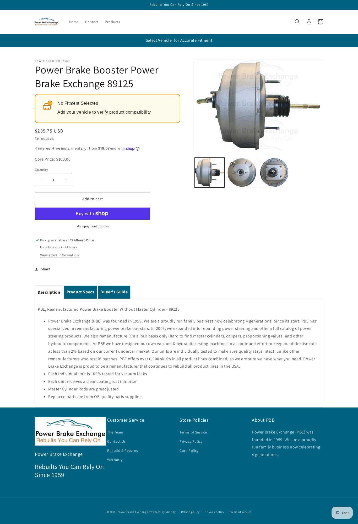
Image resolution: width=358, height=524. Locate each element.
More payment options (93, 226)
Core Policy (189, 450)
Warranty (115, 459)
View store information (59, 255)
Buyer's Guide (114, 292)
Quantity (41, 169)
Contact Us (116, 441)
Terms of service (240, 512)
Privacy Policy (191, 441)
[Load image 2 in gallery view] (242, 172)
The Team (115, 432)
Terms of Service (193, 432)
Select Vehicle (159, 40)
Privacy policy (214, 512)
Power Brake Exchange (132, 512)
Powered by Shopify (162, 512)
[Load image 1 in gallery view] (209, 172)
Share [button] (46, 269)
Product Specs (80, 292)
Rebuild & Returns (122, 450)
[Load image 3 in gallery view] (274, 172)
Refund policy (190, 512)
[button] (297, 22)
